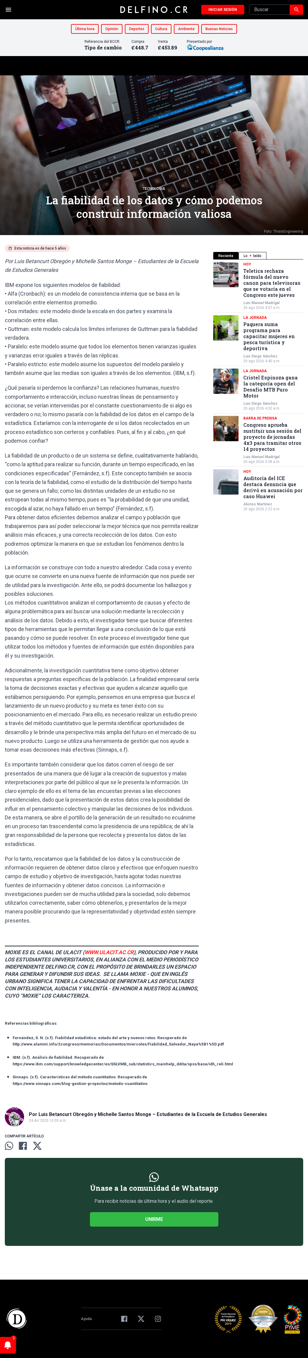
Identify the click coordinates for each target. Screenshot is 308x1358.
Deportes (136, 29)
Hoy (247, 264)
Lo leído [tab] (252, 256)
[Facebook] (124, 1318)
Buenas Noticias (219, 29)
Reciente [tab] (225, 256)
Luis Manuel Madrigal (261, 303)
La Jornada (255, 318)
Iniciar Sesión (222, 10)
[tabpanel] (258, 386)
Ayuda (86, 1319)
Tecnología (154, 189)
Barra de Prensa (260, 418)
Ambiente (186, 29)
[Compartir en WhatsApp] (9, 1146)
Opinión (111, 29)
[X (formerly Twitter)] (141, 1318)
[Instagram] (158, 1318)
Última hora (84, 29)
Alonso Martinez (257, 504)
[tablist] (258, 255)
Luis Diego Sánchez (260, 356)
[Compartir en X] (37, 1146)
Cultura (161, 29)
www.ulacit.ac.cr (109, 952)
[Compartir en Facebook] (23, 1146)
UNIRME (154, 1219)
